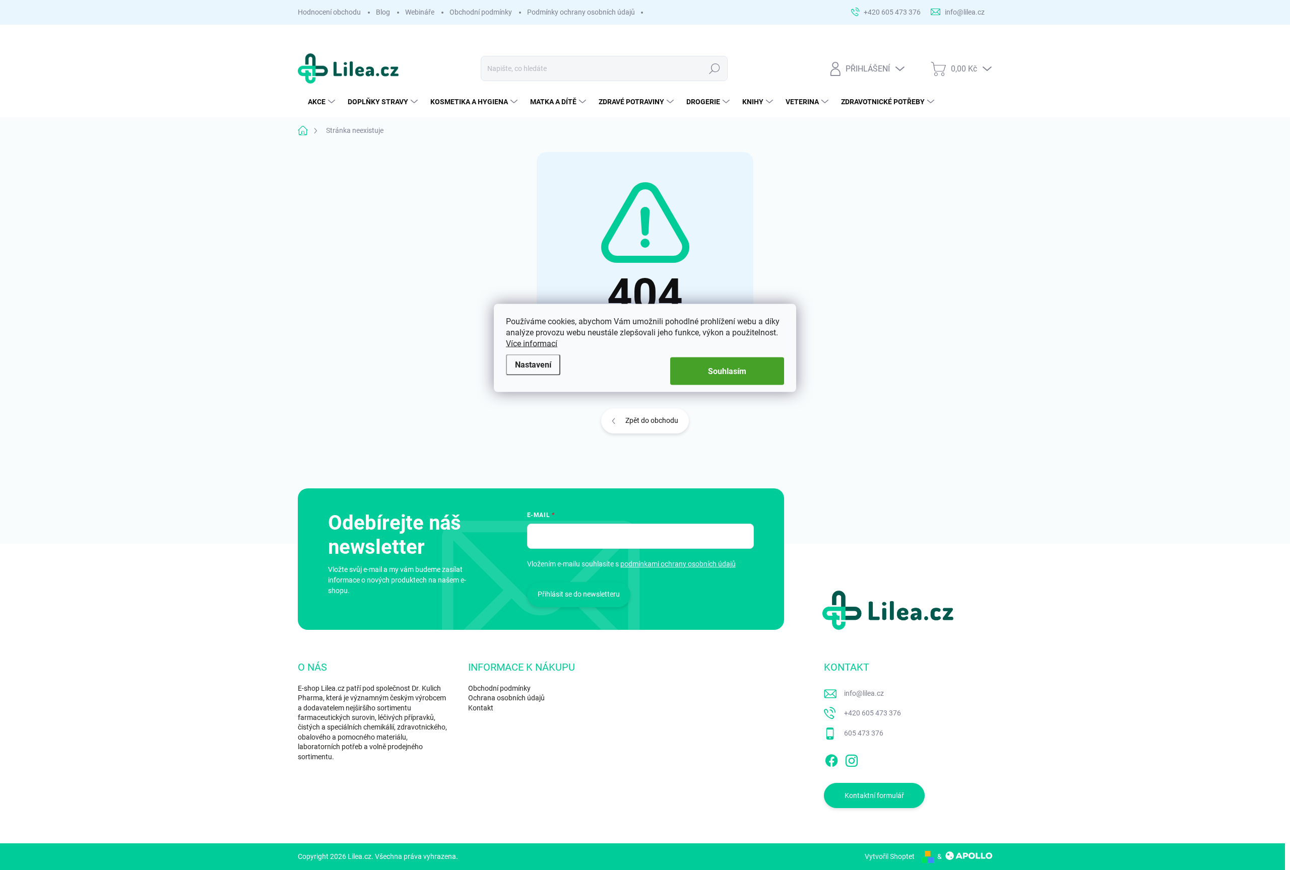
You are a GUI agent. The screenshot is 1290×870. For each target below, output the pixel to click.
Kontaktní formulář (874, 795)
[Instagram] (851, 758)
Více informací (531, 343)
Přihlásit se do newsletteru (579, 594)
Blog (383, 12)
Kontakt (480, 708)
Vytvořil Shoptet (890, 856)
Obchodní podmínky (480, 12)
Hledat (714, 68)
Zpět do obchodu (651, 420)
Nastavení (533, 364)
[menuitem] (323, 101)
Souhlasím (727, 371)
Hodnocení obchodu (329, 12)
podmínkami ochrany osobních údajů (678, 564)
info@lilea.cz (864, 693)
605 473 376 (863, 733)
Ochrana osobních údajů (506, 698)
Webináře (419, 12)
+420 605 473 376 (872, 713)
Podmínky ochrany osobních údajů (581, 12)
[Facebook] (831, 758)
